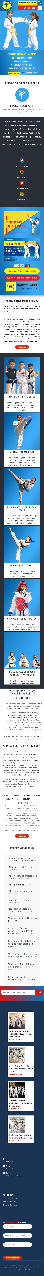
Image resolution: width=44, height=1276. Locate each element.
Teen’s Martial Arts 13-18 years (22, 509)
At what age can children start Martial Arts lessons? (22, 859)
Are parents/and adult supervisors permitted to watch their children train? (22, 931)
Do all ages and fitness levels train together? (24, 868)
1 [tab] (39, 77)
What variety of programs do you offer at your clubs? (23, 877)
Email (15, 1174)
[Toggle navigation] (40, 8)
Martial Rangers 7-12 (22, 452)
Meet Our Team (10, 1198)
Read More (22, 347)
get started (14, 73)
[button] (22, 859)
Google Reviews (22, 177)
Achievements (9, 1202)
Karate (14, 806)
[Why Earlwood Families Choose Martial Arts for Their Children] (17, 1125)
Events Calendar (10, 1205)
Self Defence (31, 830)
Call (9, 1160)
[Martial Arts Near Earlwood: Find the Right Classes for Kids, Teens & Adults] (17, 1021)
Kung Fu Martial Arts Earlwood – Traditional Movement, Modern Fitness (21, 1069)
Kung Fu (11, 830)
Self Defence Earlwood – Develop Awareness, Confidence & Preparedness (21, 1103)
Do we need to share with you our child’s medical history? (23, 978)
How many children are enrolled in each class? (20, 910)
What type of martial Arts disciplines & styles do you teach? (22, 967)
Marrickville (21, 199)
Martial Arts (18, 808)
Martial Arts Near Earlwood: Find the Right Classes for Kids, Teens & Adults (21, 1034)
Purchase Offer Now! (27, 2)
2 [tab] (41, 77)
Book (10, 1167)
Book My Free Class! (27, 8)
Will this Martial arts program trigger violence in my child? (23, 955)
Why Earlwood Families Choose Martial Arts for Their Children (20, 1136)
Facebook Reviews (22, 166)
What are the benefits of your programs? (23, 919)
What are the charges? (20, 884)
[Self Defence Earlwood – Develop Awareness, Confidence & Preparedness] (17, 1090)
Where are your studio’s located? (20, 892)
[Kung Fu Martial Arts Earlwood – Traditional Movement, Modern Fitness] (17, 1055)
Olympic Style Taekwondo (22, 618)
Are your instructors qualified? (19, 901)
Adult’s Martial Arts (22, 565)
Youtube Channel (22, 188)
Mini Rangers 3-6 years (22, 396)
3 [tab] (43, 77)
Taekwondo (30, 818)
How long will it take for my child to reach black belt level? (22, 944)
